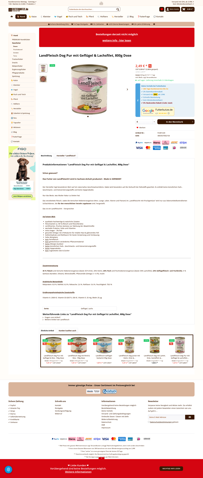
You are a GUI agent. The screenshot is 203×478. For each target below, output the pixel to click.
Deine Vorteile (107, 411)
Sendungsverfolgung (63, 411)
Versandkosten (96, 446)
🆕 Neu (14, 118)
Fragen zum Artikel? (52, 317)
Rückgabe (59, 408)
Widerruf (58, 414)
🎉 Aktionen (15, 127)
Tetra (15, 56)
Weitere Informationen (78, 471)
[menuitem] (94, 9)
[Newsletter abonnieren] (189, 417)
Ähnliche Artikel (47, 330)
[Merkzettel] (161, 9)
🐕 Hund (14, 35)
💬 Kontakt (15, 141)
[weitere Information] (154, 24)
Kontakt (58, 405)
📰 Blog (14, 132)
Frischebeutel (17, 50)
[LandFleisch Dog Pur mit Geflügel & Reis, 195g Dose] (53, 345)
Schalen (16, 53)
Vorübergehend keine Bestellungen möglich (119, 405)
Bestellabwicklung (109, 408)
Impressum (106, 428)
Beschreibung (46, 156)
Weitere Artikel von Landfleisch (56, 319)
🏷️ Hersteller (16, 108)
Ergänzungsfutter (19, 69)
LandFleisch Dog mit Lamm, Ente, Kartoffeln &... (155, 357)
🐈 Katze (14, 80)
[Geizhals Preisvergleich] (110, 391)
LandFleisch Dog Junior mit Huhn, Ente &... (129, 357)
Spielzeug (16, 76)
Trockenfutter (17, 59)
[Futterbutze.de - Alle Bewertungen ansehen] (167, 111)
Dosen (15, 46)
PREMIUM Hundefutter (21, 39)
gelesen (164, 422)
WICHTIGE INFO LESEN (171, 468)
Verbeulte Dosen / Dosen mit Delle (115, 416)
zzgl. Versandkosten (150, 77)
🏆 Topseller (16, 122)
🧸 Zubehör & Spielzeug (20, 113)
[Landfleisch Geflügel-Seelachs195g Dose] (104, 345)
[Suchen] (117, 9)
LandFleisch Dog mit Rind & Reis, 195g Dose (79, 357)
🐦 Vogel (14, 90)
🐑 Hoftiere (15, 104)
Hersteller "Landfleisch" (66, 156)
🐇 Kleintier (15, 85)
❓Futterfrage (16, 137)
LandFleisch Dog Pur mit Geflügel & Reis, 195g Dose (53, 357)
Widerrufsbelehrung (110, 419)
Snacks (15, 62)
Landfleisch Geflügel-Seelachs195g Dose (104, 357)
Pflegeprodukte (18, 73)
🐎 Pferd (14, 99)
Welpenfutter (17, 66)
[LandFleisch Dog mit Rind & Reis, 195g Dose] (79, 345)
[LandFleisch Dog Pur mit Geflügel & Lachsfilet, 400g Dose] (180, 345)
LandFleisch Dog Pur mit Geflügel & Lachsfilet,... (180, 357)
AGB (103, 425)
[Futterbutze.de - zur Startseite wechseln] (18, 10)
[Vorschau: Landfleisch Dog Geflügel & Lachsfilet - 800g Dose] (43, 68)
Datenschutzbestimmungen (161, 422)
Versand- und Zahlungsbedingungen (116, 414)
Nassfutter (16, 43)
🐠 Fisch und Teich (18, 94)
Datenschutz (106, 422)
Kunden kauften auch (67, 330)
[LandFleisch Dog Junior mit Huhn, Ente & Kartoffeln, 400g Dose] (129, 345)
